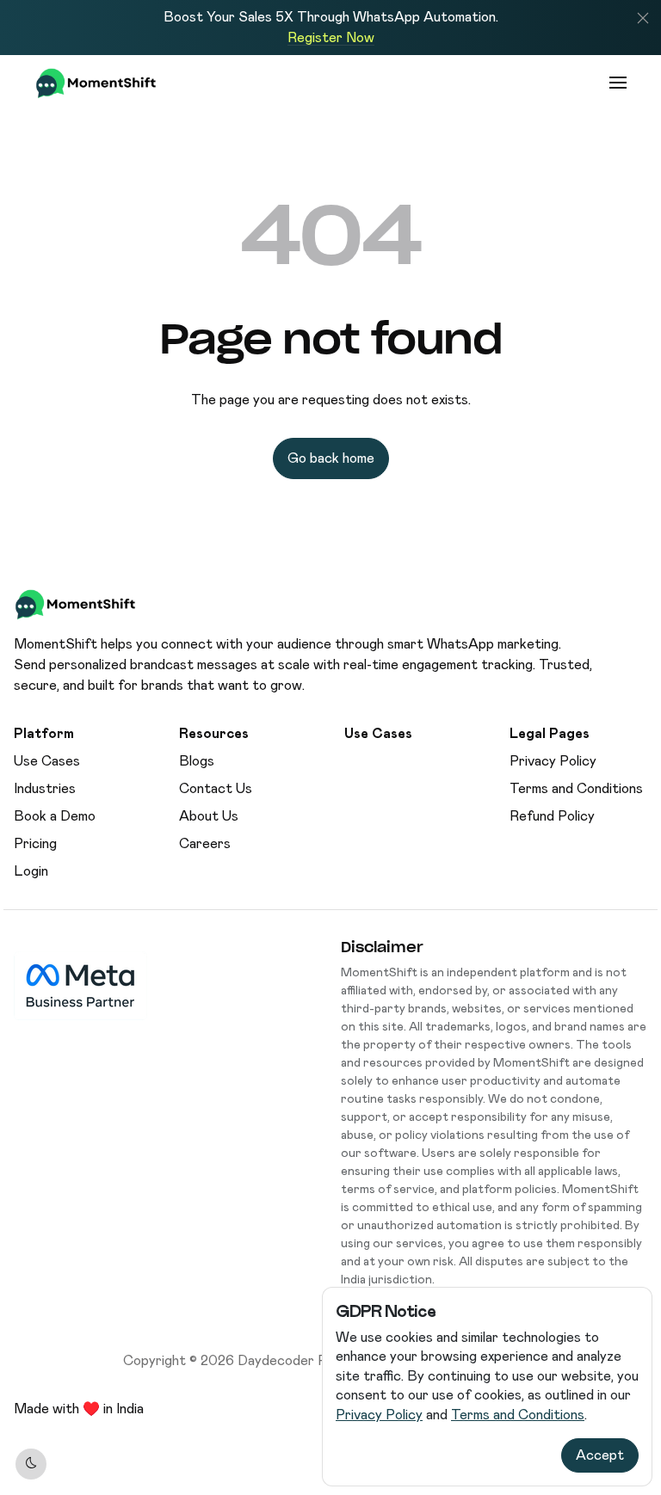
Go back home (330, 458)
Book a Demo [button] (55, 816)
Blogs (196, 761)
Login (31, 871)
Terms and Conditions (517, 1414)
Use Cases (47, 761)
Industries (45, 788)
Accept (600, 1455)
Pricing (35, 843)
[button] (643, 18)
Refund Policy (552, 816)
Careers (205, 843)
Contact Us (215, 788)
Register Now (330, 37)
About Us (208, 816)
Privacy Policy (379, 1414)
